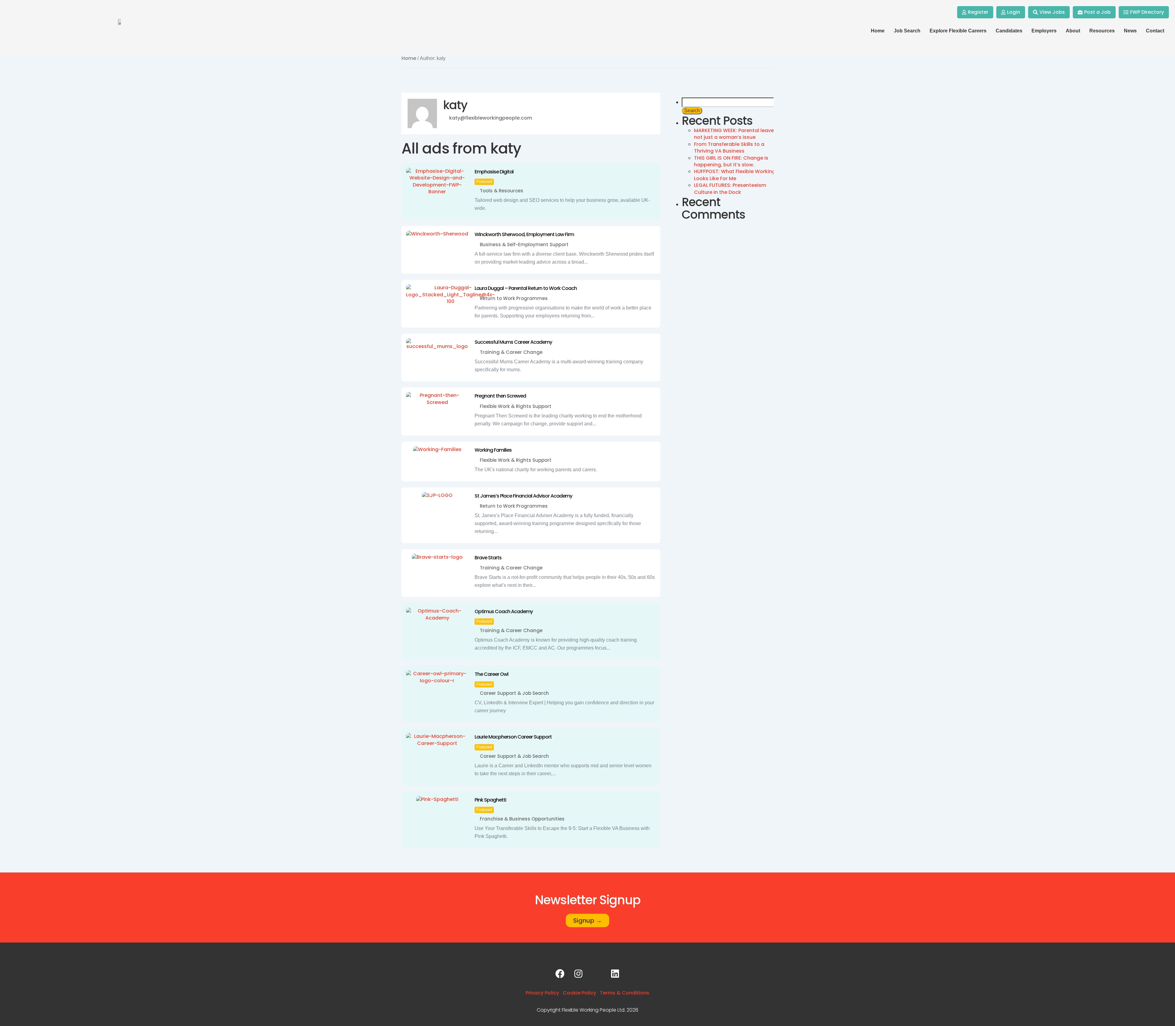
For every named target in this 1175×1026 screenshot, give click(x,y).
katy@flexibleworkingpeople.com (490, 117)
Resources (1102, 30)
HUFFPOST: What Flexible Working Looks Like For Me (734, 175)
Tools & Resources (501, 190)
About (1073, 30)
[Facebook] (560, 974)
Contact (1155, 30)
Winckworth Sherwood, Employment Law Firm (524, 234)
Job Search (907, 30)
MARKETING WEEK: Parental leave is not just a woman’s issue (736, 134)
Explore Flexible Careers (958, 30)
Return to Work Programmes (514, 298)
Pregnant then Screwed (500, 395)
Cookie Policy (579, 992)
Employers (1044, 30)
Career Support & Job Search (514, 693)
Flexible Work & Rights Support (515, 406)
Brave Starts (488, 557)
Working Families (493, 450)
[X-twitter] (597, 974)
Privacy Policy (542, 992)
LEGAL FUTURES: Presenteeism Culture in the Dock (730, 188)
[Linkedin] (615, 974)
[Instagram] (578, 974)
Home (878, 30)
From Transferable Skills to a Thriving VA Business (729, 147)
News (1130, 30)
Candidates (1009, 30)
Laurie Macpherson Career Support (513, 736)
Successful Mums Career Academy (513, 342)
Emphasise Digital (494, 171)
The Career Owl (491, 674)
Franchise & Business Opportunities (522, 819)
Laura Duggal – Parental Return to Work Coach (526, 288)
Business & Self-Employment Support (524, 244)
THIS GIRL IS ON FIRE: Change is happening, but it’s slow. (731, 161)
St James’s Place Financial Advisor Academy (523, 495)
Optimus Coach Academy (504, 611)
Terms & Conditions (624, 992)
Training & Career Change (511, 352)
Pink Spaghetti (490, 799)
